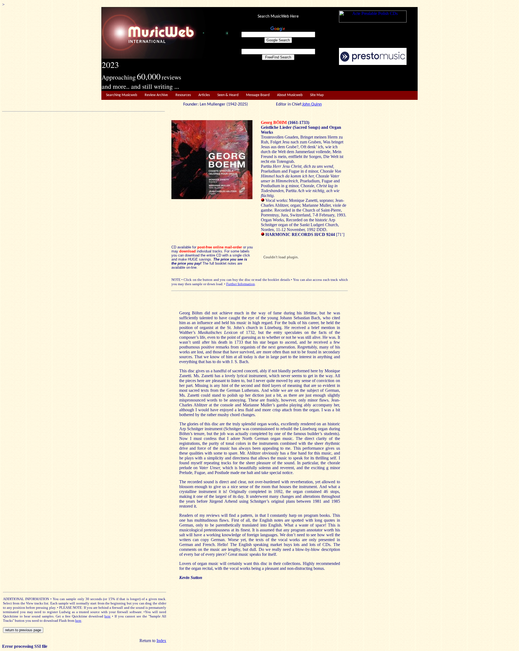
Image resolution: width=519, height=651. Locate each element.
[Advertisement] (323, 78)
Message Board (258, 95)
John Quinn (312, 104)
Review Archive (156, 95)
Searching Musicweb (121, 95)
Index (161, 640)
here (107, 616)
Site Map (317, 95)
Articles (204, 95)
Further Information (240, 284)
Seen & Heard (227, 95)
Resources (183, 95)
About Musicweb (289, 95)
